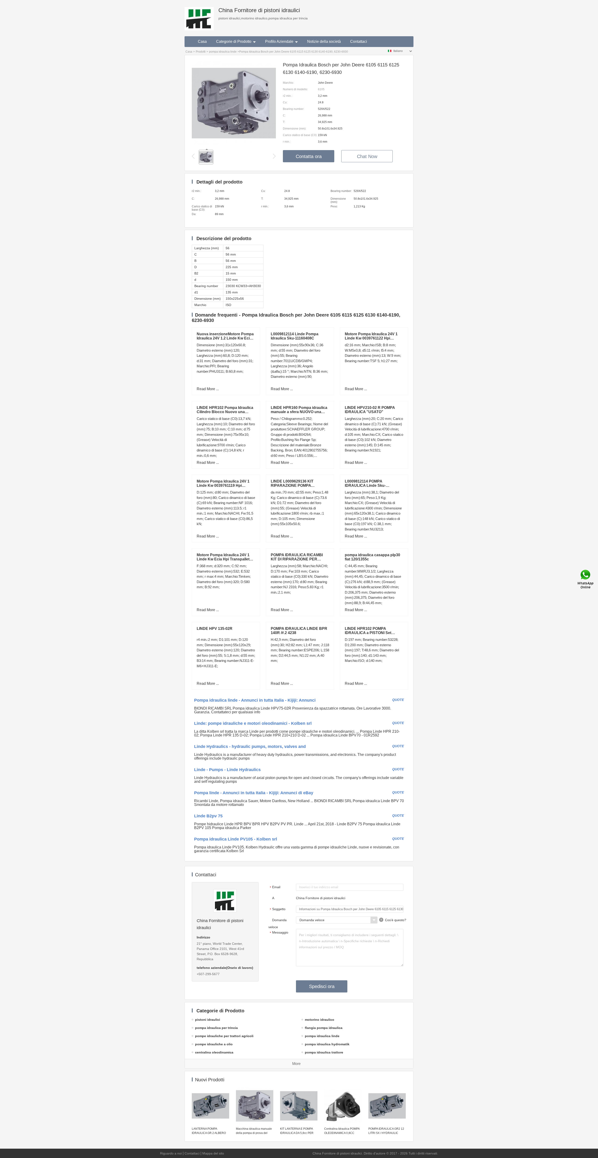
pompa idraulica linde (223, 51)
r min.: (287, 141)
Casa (202, 41)
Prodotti (201, 51)
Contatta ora (309, 156)
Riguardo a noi (171, 1153)
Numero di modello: (295, 89)
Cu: (285, 102)
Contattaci (358, 41)
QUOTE (398, 700)
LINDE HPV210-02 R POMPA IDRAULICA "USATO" (370, 410)
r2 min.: (287, 95)
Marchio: (288, 82)
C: (284, 115)
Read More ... (208, 389)
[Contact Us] (586, 579)
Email (275, 887)
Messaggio (279, 933)
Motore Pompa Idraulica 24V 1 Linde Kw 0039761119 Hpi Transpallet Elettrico (223, 485)
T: (284, 122)
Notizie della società (324, 41)
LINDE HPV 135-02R (214, 629)
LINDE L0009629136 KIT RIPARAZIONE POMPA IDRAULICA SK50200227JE (295, 485)
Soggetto (278, 909)
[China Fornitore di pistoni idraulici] (199, 15)
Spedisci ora (322, 986)
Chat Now (367, 156)
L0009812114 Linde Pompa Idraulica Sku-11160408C (294, 336)
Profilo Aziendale (279, 41)
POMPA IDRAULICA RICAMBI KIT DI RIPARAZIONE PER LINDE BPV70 (297, 559)
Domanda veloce (277, 923)
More (296, 1064)
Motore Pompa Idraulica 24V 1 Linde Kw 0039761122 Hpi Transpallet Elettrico (371, 338)
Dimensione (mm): (294, 128)
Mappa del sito (213, 1153)
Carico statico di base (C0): (300, 135)
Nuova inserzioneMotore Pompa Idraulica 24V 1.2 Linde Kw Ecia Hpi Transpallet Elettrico (225, 338)
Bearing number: (293, 109)
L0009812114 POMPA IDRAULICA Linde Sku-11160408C (365, 485)
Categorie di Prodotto (233, 41)
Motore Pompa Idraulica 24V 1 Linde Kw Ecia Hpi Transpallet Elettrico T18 (223, 559)
